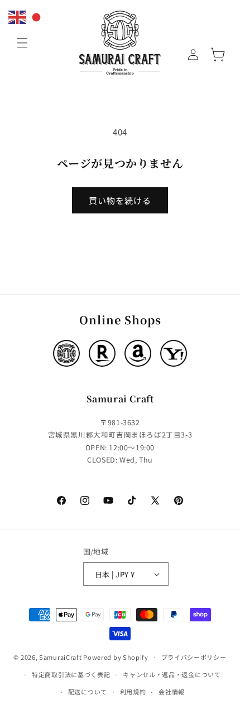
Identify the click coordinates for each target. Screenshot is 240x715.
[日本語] (36, 16)
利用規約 (133, 691)
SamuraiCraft (60, 657)
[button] (22, 43)
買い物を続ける (120, 200)
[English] (17, 16)
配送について (87, 691)
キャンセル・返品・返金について (172, 674)
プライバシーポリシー (194, 657)
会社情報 (172, 691)
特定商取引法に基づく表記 (71, 674)
